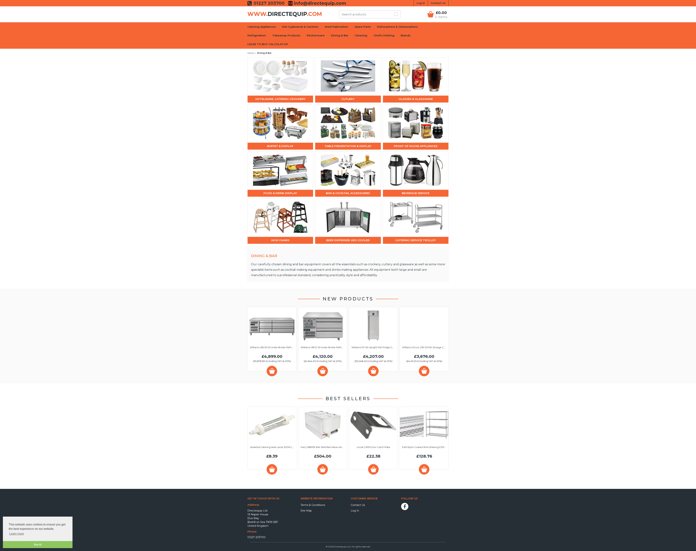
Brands (406, 35)
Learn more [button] (16, 533)
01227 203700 (256, 537)
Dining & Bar (339, 35)
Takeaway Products (286, 35)
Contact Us (438, 3)
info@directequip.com (319, 3)
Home (250, 53)
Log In (421, 3)
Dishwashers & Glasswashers (397, 26)
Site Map (306, 510)
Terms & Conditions (313, 505)
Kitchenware (316, 35)
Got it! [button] (38, 544)
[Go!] (396, 14)
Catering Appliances (261, 26)
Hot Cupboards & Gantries (300, 26)
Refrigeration (256, 35)
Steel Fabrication (336, 26)
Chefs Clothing (384, 35)
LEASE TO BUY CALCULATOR (267, 44)
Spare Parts (363, 26)
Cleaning (361, 35)
